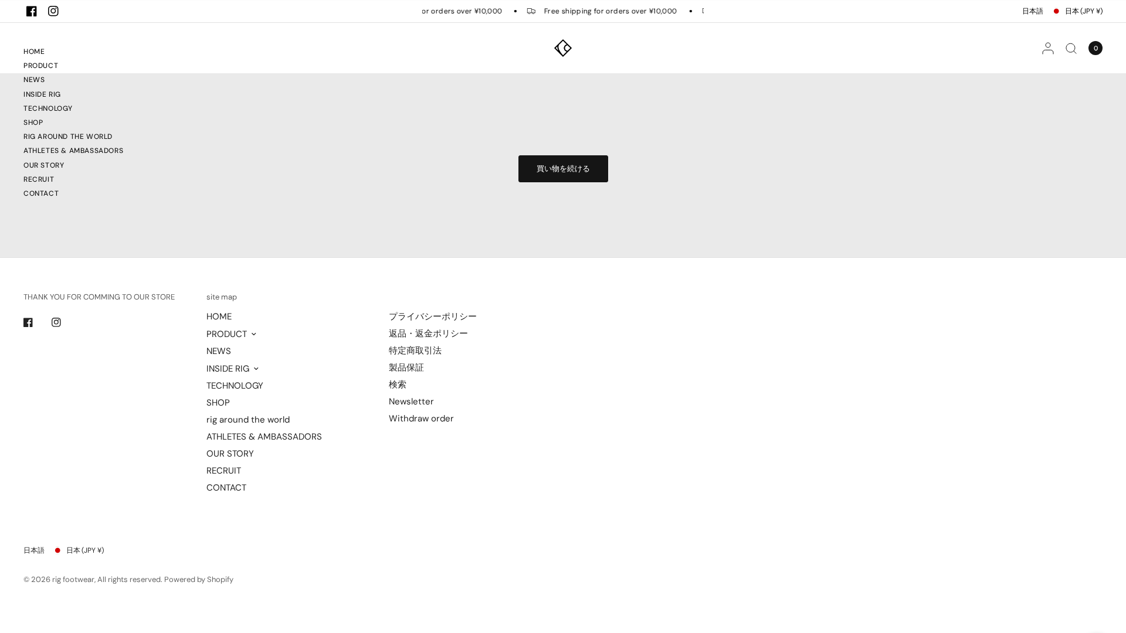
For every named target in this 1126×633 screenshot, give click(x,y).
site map (221, 297)
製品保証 (406, 367)
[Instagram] (53, 11)
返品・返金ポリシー (428, 333)
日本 (1084, 11)
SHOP (33, 122)
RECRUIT (38, 179)
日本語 (1032, 11)
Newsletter (411, 401)
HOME (34, 51)
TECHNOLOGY (48, 108)
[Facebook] (32, 11)
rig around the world (68, 136)
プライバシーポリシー (433, 316)
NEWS (34, 79)
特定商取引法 (415, 350)
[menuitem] (73, 53)
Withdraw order (421, 418)
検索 (397, 384)
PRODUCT (40, 65)
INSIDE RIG (42, 94)
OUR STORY (43, 165)
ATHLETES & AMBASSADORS (73, 150)
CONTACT (41, 193)
